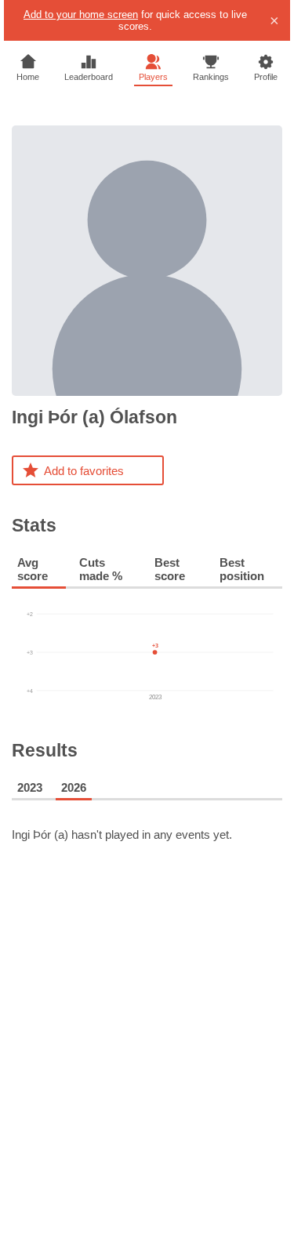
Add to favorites (84, 470)
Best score (169, 569)
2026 (73, 787)
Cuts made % (100, 569)
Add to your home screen (81, 14)
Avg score (32, 569)
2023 (29, 787)
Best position (242, 569)
